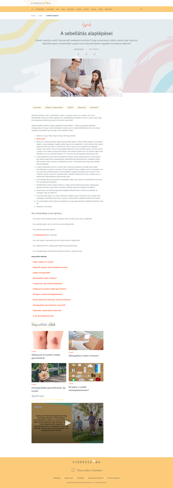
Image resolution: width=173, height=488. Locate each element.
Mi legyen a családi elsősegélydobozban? (48, 294)
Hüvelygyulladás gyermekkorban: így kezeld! (49, 305)
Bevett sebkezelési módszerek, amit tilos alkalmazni (52, 300)
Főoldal (33, 15)
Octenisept (37, 107)
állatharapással (40, 235)
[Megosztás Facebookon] (78, 54)
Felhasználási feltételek (95, 478)
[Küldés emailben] (86, 54)
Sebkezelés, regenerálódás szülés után (47, 310)
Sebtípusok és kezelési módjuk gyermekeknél (49, 289)
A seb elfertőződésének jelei (43, 316)
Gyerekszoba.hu (79, 49)
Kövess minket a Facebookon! (90, 470)
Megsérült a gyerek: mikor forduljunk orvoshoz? (50, 267)
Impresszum (56, 478)
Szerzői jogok (68, 478)
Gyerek (40, 15)
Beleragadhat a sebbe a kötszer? (45, 278)
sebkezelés (82, 107)
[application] (67, 423)
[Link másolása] (95, 54)
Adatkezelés (80, 478)
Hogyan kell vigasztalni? (41, 273)
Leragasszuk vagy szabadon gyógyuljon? (47, 283)
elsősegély (94, 107)
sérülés (70, 107)
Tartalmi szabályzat (113, 478)
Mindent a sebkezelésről (54, 107)
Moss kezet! (41, 139)
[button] (67, 423)
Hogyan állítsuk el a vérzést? (43, 262)
